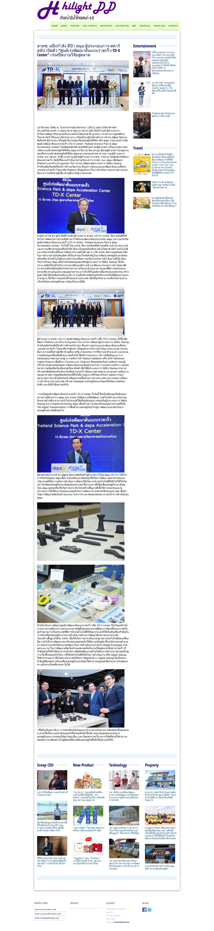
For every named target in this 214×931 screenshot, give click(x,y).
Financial (144, 26)
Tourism (74, 26)
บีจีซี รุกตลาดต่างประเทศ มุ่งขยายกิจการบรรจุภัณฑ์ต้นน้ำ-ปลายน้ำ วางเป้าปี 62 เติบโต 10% (52, 862)
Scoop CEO (45, 765)
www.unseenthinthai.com (48, 914)
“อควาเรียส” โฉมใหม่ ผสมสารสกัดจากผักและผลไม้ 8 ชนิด (88, 829)
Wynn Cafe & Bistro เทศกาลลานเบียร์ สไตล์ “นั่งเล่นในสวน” (163, 185)
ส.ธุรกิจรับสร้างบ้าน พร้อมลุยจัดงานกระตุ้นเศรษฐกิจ (159, 867)
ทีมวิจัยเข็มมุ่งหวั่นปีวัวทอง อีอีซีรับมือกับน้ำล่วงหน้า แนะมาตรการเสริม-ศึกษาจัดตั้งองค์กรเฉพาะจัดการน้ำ (52, 826)
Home (55, 26)
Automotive (122, 26)
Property (152, 765)
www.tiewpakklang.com (47, 918)
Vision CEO (159, 26)
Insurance (106, 26)
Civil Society (89, 26)
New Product (83, 765)
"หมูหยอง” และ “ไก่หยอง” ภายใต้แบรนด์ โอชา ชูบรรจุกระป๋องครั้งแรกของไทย (87, 861)
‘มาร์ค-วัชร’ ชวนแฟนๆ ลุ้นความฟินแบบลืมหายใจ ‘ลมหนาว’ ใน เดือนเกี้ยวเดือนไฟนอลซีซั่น (164, 88)
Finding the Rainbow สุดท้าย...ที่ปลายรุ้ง (163, 114)
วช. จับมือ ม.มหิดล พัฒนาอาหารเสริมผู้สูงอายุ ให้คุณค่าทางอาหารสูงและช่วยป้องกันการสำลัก (124, 796)
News (64, 26)
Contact (173, 26)
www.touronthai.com (45, 909)
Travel (138, 148)
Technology (118, 765)
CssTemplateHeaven (121, 922)
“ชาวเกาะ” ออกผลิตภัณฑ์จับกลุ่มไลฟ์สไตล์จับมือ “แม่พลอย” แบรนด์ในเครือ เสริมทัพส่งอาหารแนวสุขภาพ (89, 796)
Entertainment (144, 46)
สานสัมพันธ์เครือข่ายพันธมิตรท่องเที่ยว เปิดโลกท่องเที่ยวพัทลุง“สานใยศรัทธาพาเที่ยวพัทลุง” (164, 202)
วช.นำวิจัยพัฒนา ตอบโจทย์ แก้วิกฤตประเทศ (52, 793)
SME (134, 26)
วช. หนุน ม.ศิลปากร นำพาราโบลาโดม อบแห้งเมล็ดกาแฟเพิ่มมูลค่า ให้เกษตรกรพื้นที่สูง (124, 830)
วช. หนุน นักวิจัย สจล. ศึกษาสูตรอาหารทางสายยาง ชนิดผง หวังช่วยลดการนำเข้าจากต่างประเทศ (124, 865)
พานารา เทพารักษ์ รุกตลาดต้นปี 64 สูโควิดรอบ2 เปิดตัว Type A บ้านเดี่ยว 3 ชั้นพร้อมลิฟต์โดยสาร (160, 796)
